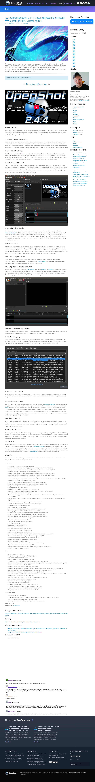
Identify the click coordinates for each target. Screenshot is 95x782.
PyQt (74, 121)
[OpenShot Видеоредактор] (10, 773)
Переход (75, 145)
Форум (60, 760)
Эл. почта (56, 760)
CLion (74, 109)
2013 (74, 59)
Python (75, 123)
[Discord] (83, 3)
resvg (23, 153)
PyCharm (75, 117)
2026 (74, 40)
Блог (60, 3)
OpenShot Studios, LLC (52, 772)
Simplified (43, 269)
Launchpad (76, 116)
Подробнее (8, 741)
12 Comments (16, 605)
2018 (74, 51)
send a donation (33, 451)
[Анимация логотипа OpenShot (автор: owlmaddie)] (36, 43)
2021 (74, 47)
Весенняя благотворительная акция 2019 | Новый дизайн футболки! (22, 622)
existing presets (41, 261)
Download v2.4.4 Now (36, 84)
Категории (75, 127)
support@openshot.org (58, 757)
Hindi (29, 269)
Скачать (29, 3)
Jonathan (11, 23)
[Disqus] (36, 658)
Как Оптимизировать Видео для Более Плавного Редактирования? (49, 728)
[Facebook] (78, 3)
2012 (74, 60)
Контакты (53, 751)
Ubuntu (75, 125)
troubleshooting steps (10, 232)
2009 (74, 65)
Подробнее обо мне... (84, 100)
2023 (74, 44)
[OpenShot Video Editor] (13, 3)
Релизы (26, 23)
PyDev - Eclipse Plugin (78, 119)
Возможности (39, 3)
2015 (74, 56)
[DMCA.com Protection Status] (53, 762)
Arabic (32, 269)
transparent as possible (49, 404)
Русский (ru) (23, 774)
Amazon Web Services (78, 107)
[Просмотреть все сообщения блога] (32, 720)
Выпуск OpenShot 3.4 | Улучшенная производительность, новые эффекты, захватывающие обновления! (80, 169)
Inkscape (75, 114)
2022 (74, 45)
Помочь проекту (68, 3)
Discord (64, 760)
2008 (74, 66)
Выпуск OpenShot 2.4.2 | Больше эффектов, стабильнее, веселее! (24, 632)
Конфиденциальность (74, 772)
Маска (75, 143)
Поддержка (53, 3)
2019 (74, 50)
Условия (83, 772)
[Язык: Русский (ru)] (89, 3)
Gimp (74, 112)
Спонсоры (75, 759)
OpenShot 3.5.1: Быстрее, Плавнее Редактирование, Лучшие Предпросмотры (80, 154)
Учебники (75, 134)
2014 (74, 57)
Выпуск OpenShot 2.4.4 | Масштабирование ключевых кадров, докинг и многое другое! (37, 19)
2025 (74, 41)
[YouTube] (86, 3)
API (46, 3)
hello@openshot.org (39, 446)
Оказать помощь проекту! (83, 21)
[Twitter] (81, 3)
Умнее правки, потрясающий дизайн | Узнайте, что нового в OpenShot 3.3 (81, 176)
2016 (74, 54)
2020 (74, 48)
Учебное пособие (77, 147)
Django (75, 110)
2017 (74, 53)
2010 (74, 63)
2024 (74, 42)
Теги (72, 137)
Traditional (50, 269)
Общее (75, 130)
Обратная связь (77, 142)
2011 (74, 62)
